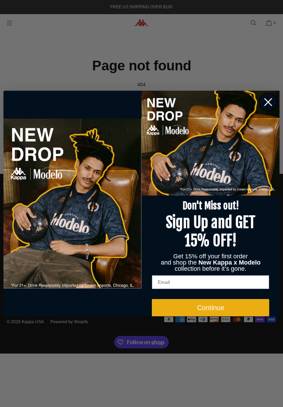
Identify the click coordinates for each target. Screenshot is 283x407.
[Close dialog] (268, 102)
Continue (210, 307)
